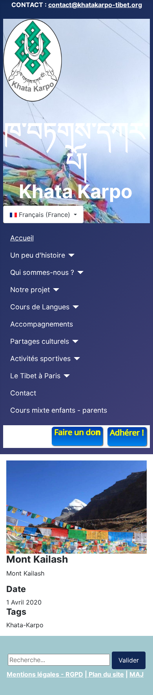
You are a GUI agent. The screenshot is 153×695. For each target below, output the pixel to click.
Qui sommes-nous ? (42, 272)
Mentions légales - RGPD (45, 674)
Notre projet (30, 289)
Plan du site (105, 674)
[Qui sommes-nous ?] (79, 272)
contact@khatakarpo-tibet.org (95, 5)
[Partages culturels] (74, 341)
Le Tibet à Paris (35, 376)
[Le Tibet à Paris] (65, 375)
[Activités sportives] (75, 358)
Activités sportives (40, 358)
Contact (23, 393)
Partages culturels (39, 341)
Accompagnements (41, 324)
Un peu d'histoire (37, 255)
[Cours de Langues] (74, 307)
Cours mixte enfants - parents (58, 410)
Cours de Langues (39, 307)
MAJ (136, 674)
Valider (128, 660)
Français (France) (44, 214)
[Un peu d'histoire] (70, 255)
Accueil (22, 238)
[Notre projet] (55, 289)
